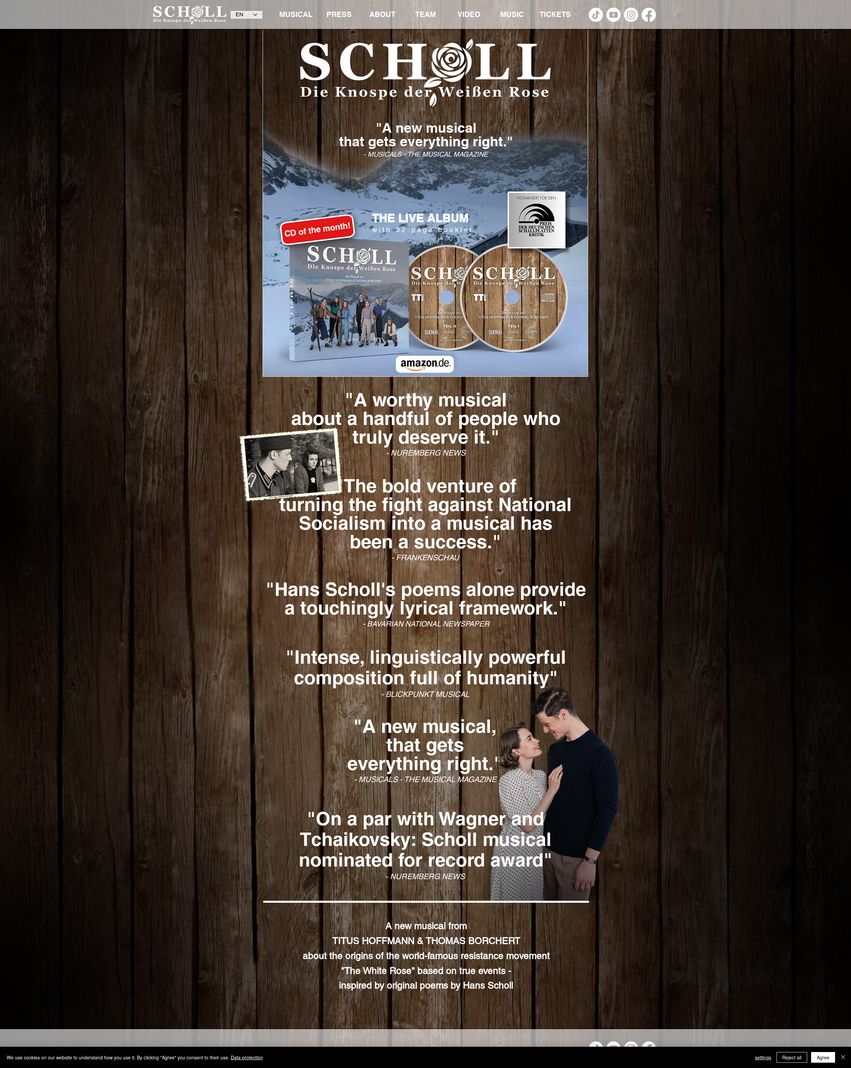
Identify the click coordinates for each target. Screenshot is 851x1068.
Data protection (247, 1057)
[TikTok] (596, 15)
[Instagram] (631, 15)
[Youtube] (613, 15)
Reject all (791, 1057)
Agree (823, 1057)
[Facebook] (649, 15)
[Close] (843, 1057)
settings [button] (763, 1057)
